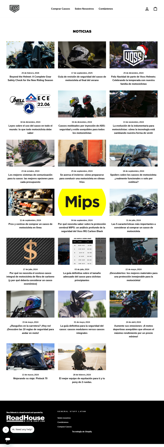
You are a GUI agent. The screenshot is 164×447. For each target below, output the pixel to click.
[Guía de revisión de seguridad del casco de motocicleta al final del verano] (82, 54)
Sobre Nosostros (84, 8)
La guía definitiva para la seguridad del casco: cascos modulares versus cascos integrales (81, 329)
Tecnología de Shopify (82, 432)
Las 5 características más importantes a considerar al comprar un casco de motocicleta (133, 228)
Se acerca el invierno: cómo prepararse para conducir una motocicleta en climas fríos (82, 178)
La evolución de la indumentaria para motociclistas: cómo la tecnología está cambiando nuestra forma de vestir (133, 129)
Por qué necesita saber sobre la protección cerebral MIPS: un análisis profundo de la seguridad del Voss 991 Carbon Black (82, 228)
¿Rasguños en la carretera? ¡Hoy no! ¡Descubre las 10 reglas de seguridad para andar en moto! (30, 329)
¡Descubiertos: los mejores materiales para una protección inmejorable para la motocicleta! (133, 277)
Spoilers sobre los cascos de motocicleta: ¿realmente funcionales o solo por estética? (133, 178)
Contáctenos (106, 8)
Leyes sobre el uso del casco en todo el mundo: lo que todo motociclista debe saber (30, 129)
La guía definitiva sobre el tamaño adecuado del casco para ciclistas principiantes (82, 277)
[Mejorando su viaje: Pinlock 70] (30, 356)
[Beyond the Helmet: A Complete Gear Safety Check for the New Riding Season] (30, 54)
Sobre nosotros (64, 418)
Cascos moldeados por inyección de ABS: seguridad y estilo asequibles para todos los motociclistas (81, 129)
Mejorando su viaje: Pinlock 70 (30, 378)
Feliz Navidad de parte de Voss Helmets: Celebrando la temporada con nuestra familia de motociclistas (133, 80)
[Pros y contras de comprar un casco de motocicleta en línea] (30, 202)
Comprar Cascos (60, 8)
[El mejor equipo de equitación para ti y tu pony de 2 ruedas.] (82, 356)
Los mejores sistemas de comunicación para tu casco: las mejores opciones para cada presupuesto (30, 178)
